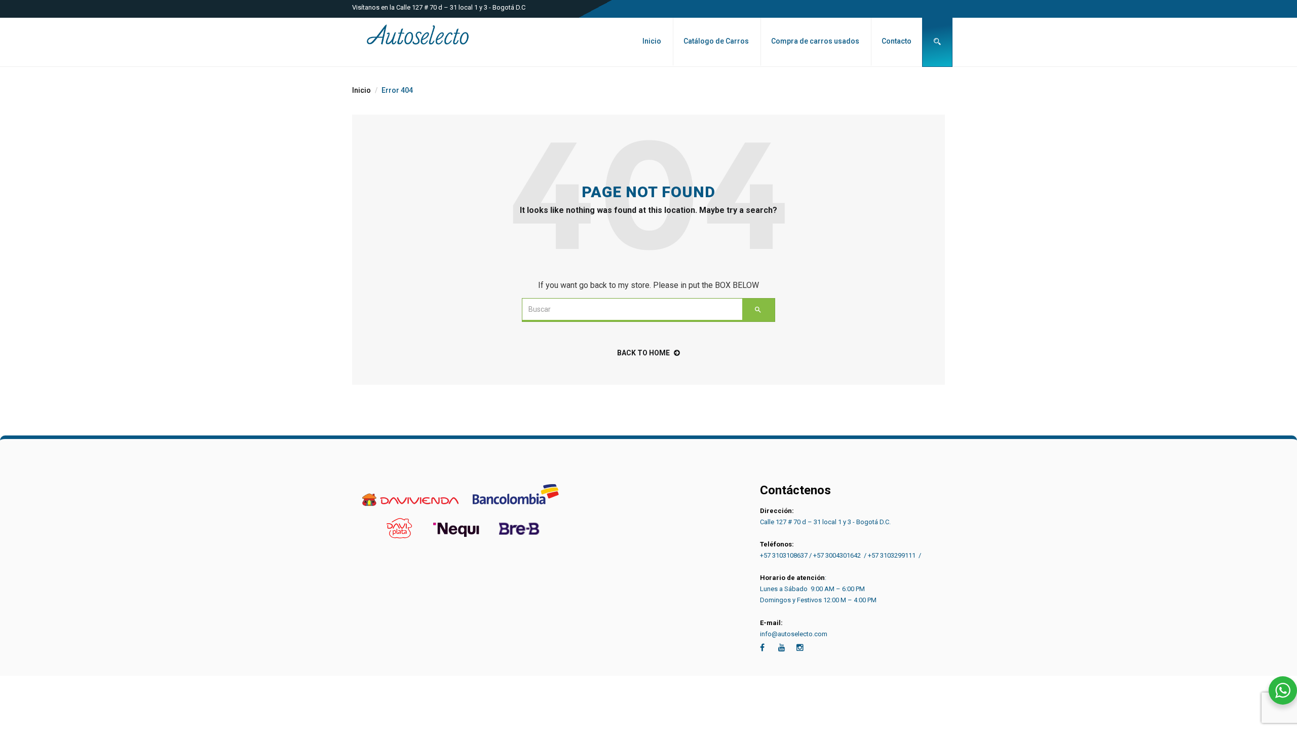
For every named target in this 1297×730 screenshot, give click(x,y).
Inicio (651, 41)
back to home (643, 353)
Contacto (896, 41)
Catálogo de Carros (716, 41)
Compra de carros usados (815, 41)
